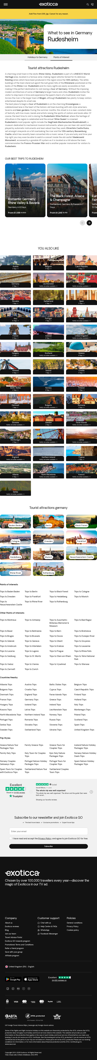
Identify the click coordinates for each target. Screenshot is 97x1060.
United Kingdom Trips (84, 730)
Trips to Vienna (32, 664)
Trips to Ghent (56, 641)
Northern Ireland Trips (35, 714)
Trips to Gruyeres (82, 641)
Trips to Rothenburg (59, 601)
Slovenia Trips (56, 725)
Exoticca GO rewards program (17, 941)
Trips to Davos (56, 636)
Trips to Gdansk (7, 641)
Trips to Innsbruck (8, 646)
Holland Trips (80, 699)
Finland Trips (80, 694)
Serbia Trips (5, 725)
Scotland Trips (81, 720)
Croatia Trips (31, 689)
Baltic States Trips (58, 684)
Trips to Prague (56, 651)
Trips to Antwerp (32, 620)
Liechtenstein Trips (58, 709)
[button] (48, 846)
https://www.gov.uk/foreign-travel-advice (38, 1025)
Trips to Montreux (8, 620)
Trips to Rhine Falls (82, 651)
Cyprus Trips (55, 689)
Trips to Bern (55, 631)
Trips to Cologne (81, 591)
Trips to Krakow (57, 646)
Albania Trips (6, 684)
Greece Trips (55, 699)
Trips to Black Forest (59, 591)
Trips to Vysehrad (58, 664)
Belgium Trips (80, 684)
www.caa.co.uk (10, 1044)
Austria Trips (31, 684)
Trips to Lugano (32, 651)
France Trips (5, 699)
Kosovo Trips (6, 709)
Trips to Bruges (7, 636)
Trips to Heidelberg (58, 596)
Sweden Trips (6, 730)
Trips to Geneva (32, 641)
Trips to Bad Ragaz (82, 620)
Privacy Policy (44, 838)
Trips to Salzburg (8, 656)
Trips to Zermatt (7, 669)
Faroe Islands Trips (58, 694)
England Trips (31, 694)
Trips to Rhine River (34, 601)
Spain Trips (79, 725)
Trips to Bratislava (82, 631)
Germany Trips (31, 699)
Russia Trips (55, 720)
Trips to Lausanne (82, 646)
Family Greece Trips (34, 745)
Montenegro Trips (82, 709)
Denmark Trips (7, 694)
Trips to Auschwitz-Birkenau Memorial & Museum (59, 623)
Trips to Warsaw (81, 664)
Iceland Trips (31, 704)
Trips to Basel (6, 631)
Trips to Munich (81, 596)
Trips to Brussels (32, 636)
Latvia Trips (30, 709)
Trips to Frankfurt (33, 596)
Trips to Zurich (31, 669)
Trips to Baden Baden (10, 591)
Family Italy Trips (8, 753)
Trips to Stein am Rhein (60, 656)
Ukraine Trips (56, 730)
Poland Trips (80, 714)
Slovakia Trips (31, 725)
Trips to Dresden (7, 596)
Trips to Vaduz (6, 664)
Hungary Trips (6, 704)
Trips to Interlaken (33, 646)
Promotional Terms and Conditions (19, 945)
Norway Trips (56, 714)
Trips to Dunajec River (84, 636)
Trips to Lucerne (7, 651)
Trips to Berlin (31, 591)
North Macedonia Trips (10, 714)
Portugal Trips (6, 720)
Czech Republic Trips (84, 689)
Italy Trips (78, 704)
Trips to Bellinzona (33, 631)
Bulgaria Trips (6, 689)
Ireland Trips (55, 704)
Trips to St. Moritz (33, 656)
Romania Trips (31, 720)
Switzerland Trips (33, 730)
